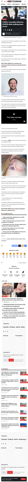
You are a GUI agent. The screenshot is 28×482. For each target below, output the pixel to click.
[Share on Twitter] (7, 30)
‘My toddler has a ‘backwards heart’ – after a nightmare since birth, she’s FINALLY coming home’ (10, 374)
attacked (13, 238)
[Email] (9, 30)
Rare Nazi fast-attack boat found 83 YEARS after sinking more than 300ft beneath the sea (10, 425)
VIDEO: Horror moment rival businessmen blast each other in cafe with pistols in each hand (13, 65)
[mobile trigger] (2, 1)
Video (24, 238)
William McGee (8, 33)
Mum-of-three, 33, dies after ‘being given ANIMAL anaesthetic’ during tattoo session (13, 299)
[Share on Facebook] (5, 30)
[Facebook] (5, 273)
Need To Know (14, 1)
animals (8, 238)
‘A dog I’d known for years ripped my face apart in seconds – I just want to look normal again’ (10, 389)
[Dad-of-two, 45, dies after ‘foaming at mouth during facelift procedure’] (23, 419)
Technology (24, 327)
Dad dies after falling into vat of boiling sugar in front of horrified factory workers (9, 405)
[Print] (11, 30)
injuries (20, 238)
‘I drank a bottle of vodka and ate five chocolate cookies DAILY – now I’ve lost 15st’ (10, 381)
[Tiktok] (23, 273)
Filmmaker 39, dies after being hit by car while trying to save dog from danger (10, 397)
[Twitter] (11, 273)
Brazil (17, 238)
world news (3, 240)
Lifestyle (6, 327)
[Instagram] (17, 273)
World (4, 19)
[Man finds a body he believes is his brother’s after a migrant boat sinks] (23, 412)
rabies (9, 140)
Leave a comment (22, 262)
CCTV (10, 47)
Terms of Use (8, 479)
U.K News (12, 327)
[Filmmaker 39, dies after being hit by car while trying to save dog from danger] (23, 397)
